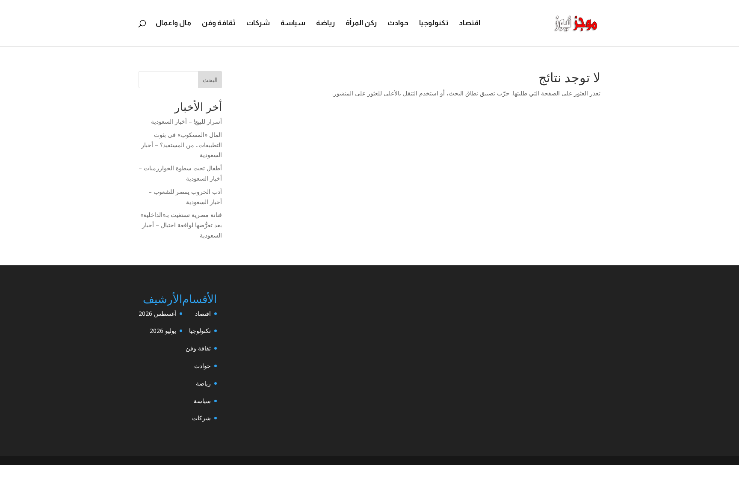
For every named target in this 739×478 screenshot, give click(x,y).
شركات (258, 23)
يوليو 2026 (163, 331)
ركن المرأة (361, 23)
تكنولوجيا (433, 23)
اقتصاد (469, 23)
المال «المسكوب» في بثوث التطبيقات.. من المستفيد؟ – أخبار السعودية (181, 145)
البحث (210, 80)
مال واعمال (173, 23)
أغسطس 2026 (157, 313)
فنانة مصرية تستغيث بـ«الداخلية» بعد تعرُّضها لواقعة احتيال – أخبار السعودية (181, 225)
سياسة (293, 23)
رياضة (325, 23)
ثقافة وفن (219, 23)
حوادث (397, 23)
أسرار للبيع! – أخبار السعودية (186, 121)
